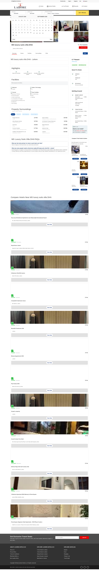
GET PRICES (82, 13)
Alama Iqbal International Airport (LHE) (79, 98)
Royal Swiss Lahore (16, 245)
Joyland (59, 151)
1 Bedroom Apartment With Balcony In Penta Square (23, 494)
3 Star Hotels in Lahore (42, 552)
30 (13, 35)
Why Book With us (14, 556)
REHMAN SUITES (83, 170)
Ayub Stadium (50, 150)
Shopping (66, 554)
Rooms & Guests (48, 12)
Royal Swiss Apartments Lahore (84, 186)
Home (41, 6)
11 (48, 25)
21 (36, 30)
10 (45, 25)
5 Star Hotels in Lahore (42, 550)
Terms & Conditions (14, 554)
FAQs (47, 53)
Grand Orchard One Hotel (17, 439)
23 (13, 32)
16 (42, 27)
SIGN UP (84, 537)
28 (27, 32)
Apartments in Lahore (42, 558)
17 (45, 27)
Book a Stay (83, 47)
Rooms (22, 53)
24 (16, 32)
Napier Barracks (27, 151)
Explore (65, 550)
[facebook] (81, 567)
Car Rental (66, 6)
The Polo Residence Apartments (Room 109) (75, 170)
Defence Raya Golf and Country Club (20, 466)
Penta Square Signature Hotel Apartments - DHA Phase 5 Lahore (26, 522)
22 (39, 30)
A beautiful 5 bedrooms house (18, 300)
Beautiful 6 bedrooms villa (17, 328)
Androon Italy (41, 151)
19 (51, 27)
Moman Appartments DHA (17, 356)
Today (13, 39)
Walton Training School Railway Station (78, 117)
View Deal (76, 159)
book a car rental (80, 131)
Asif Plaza (22, 151)
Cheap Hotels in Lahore (42, 554)
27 (24, 32)
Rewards (76, 6)
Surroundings (38, 53)
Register (75, 1)
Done (51, 39)
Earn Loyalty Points (14, 558)
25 (19, 32)
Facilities (30, 53)
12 (51, 25)
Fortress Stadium (34, 151)
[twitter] (85, 567)
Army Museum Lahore (57, 150)
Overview (14, 53)
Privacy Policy (13, 552)
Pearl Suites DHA (15, 383)
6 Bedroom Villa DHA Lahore (18, 273)
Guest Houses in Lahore (42, 556)
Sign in (69, 1)
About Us (12, 550)
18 (48, 27)
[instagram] (88, 567)
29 (30, 32)
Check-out (30, 12)
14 (36, 27)
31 (16, 35)
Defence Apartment (74, 186)
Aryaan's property (15, 411)
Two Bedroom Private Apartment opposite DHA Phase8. (83, 155)
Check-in (13, 12)
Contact (85, 6)
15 (39, 27)
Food (65, 552)
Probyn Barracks (43, 150)
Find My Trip (62, 1)
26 (21, 32)
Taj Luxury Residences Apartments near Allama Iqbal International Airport (29, 217)
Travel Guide (67, 558)
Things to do (67, 556)
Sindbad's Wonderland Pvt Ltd (51, 151)
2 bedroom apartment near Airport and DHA (75, 155)
